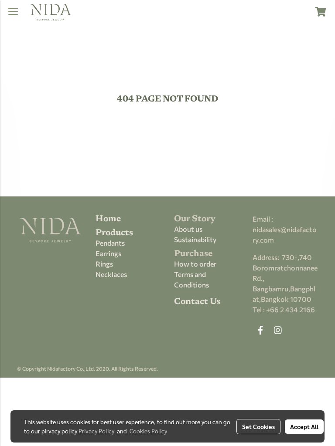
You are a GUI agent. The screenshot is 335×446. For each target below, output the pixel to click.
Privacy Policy (96, 431)
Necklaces (111, 274)
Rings (104, 264)
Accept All (304, 426)
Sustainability (195, 239)
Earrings (108, 253)
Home (108, 219)
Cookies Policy (148, 431)
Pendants (110, 243)
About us (188, 229)
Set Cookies (258, 426)
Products (114, 233)
